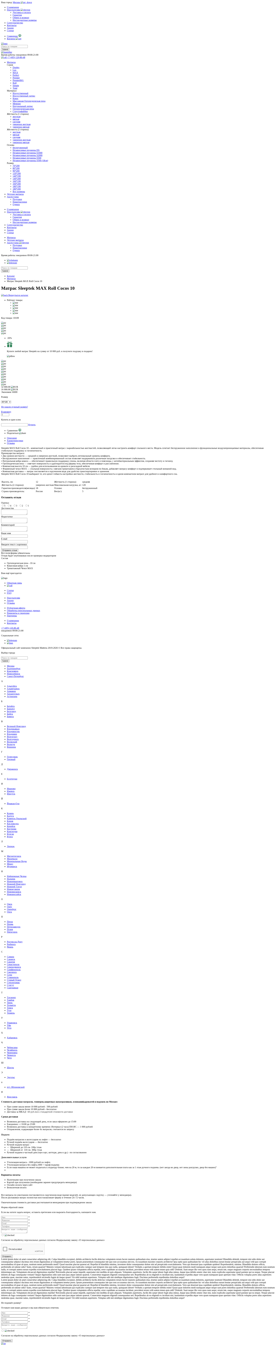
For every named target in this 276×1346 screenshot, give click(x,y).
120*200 (17, 173)
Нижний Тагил (14, 886)
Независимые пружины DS (26, 150)
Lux (14, 70)
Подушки (17, 199)
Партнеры (12, 615)
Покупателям (14, 10)
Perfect (16, 75)
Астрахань (12, 696)
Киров (10, 821)
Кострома (11, 829)
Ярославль (12, 1097)
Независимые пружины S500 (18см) (30, 160)
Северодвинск (14, 967)
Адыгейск (12, 686)
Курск (10, 836)
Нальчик (11, 879)
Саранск (11, 959)
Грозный (11, 759)
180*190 (17, 186)
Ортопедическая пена (23, 109)
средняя (16, 122)
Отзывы (11, 443)
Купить (32, 424)
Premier (16, 78)
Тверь (10, 1002)
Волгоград (12, 736)
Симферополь (14, 969)
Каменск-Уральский (17, 818)
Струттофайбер (20, 111)
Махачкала (12, 858)
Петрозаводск (13, 927)
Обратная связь (14, 583)
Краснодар (12, 831)
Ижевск (11, 791)
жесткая (16, 116)
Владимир (12, 734)
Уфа (9, 1025)
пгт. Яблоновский (16, 1087)
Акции (10, 28)
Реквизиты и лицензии (18, 613)
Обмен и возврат (21, 17)
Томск (10, 1008)
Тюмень (11, 1013)
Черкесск (11, 1055)
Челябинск (12, 1050)
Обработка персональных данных (23, 610)
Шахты (10, 1067)
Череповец (12, 1052)
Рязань (10, 947)
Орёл (9, 906)
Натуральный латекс (23, 106)
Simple (16, 85)
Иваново (11, 788)
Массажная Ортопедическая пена (29, 101)
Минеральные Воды (17, 861)
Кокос (15, 98)
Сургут (10, 985)
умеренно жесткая (21, 124)
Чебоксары (12, 1047)
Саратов (11, 962)
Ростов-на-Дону (15, 942)
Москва (10, 666)
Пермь (10, 924)
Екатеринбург (14, 668)
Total (15, 88)
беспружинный (20, 147)
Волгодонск (13, 739)
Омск (9, 904)
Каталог (11, 276)
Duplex (16, 67)
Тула (9, 1010)
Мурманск (12, 866)
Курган (10, 834)
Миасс (10, 864)
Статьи (10, 30)
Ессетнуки (12, 779)
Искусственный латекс (24, 96)
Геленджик (12, 757)
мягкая (16, 119)
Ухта (9, 1028)
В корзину (6, 412)
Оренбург (11, 909)
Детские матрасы (15, 194)
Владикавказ (13, 729)
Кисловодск (13, 823)
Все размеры (19, 191)
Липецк (11, 846)
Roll (15, 83)
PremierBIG (18, 80)
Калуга (10, 816)
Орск (9, 912)
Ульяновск (12, 1023)
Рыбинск (11, 944)
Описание (12, 438)
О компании (13, 7)
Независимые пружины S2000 (27, 155)
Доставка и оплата (22, 12)
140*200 (17, 178)
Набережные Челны (16, 876)
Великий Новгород (16, 726)
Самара (10, 956)
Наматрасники (20, 202)
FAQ (9, 593)
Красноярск (12, 671)
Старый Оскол (14, 980)
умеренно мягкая (21, 127)
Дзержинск (12, 769)
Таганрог (11, 997)
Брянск (10, 716)
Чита (9, 1058)
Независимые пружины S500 (27, 158)
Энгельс (11, 1077)
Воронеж (11, 747)
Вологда (11, 744)
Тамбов (10, 1000)
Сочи (9, 975)
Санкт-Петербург (15, 676)
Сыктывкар (12, 987)
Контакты (12, 25)
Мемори (17, 103)
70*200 (16, 165)
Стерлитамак (13, 982)
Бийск (10, 714)
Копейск (11, 826)
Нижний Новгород (16, 884)
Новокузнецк (13, 889)
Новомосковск (14, 892)
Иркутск (11, 794)
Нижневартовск (15, 881)
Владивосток (13, 731)
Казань (10, 813)
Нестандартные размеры (25, 20)
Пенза (10, 921)
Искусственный (20, 93)
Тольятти (11, 1005)
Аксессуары (13, 196)
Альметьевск (13, 688)
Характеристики (15, 440)
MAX (15, 72)
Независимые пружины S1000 (27, 153)
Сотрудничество (15, 23)
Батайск (11, 706)
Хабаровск (12, 1037)
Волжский (12, 742)
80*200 (16, 168)
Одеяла (16, 204)
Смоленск (12, 972)
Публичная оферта (16, 608)
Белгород (11, 711)
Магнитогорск (14, 856)
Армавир (11, 691)
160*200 (17, 184)
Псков (10, 929)
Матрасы (11, 62)
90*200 (16, 171)
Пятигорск (12, 932)
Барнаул (11, 709)
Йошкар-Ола (13, 803)
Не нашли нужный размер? (14, 407)
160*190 (17, 181)
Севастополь (13, 964)
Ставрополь (13, 977)
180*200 (17, 189)
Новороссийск (14, 894)
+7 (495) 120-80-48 (10, 628)
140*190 (17, 176)
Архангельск (13, 694)
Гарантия (17, 15)
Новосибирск (13, 673)
